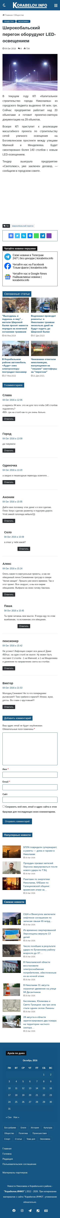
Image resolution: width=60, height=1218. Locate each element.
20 (30, 1095)
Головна (7, 1154)
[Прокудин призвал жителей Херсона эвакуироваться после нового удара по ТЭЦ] (11, 867)
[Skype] (23, 235)
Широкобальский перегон (23, 226)
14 (37, 1088)
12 (23, 1088)
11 (16, 1088)
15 (44, 1088)
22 (44, 1095)
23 (51, 1095)
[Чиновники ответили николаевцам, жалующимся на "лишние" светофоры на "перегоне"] (44, 348)
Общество (19, 15)
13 (30, 1088)
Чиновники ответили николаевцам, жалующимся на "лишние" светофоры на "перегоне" (44, 365)
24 (9, 1102)
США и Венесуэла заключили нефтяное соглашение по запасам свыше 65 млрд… (39, 917)
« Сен (9, 1117)
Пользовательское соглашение (19, 1164)
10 (9, 1088)
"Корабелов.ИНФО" (14, 1191)
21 (37, 1095)
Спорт (7, 1139)
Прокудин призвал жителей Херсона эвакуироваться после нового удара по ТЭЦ (40, 866)
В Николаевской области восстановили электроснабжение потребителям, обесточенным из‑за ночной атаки (39, 969)
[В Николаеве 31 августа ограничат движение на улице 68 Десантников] (11, 989)
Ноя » (16, 1117)
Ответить (9, 419)
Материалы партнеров (14, 1172)
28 (37, 1102)
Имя (5, 769)
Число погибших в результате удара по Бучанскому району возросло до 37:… (39, 949)
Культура (48, 1128)
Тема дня (30, 1139)
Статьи (18, 1139)
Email (6, 782)
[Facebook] (11, 235)
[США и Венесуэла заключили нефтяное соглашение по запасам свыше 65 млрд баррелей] (11, 918)
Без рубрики (10, 1128)
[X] (17, 235)
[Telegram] (42, 235)
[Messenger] (30, 235)
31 (9, 1109)
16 (51, 1088)
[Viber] (49, 235)
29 (44, 1102)
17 (9, 1095)
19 (23, 1095)
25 (16, 1102)
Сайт (5, 794)
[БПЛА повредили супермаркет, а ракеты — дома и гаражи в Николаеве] (11, 851)
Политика (23, 1133)
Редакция (7, 1159)
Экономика (23, 21)
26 (23, 1102)
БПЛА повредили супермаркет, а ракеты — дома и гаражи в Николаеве (40, 850)
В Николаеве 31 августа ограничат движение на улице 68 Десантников (39, 988)
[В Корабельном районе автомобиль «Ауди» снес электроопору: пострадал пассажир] (15, 348)
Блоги (23, 1128)
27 (30, 1102)
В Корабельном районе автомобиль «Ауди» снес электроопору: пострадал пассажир (14, 365)
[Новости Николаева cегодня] (30, 5)
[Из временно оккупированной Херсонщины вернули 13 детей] (11, 934)
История (35, 1128)
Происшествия (39, 1133)
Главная (8, 15)
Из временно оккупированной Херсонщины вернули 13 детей (39, 933)
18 (16, 1095)
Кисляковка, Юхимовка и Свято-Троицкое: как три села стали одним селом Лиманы (39, 1004)
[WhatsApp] (36, 235)
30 (51, 1102)
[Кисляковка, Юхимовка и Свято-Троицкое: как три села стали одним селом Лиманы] (11, 1005)
